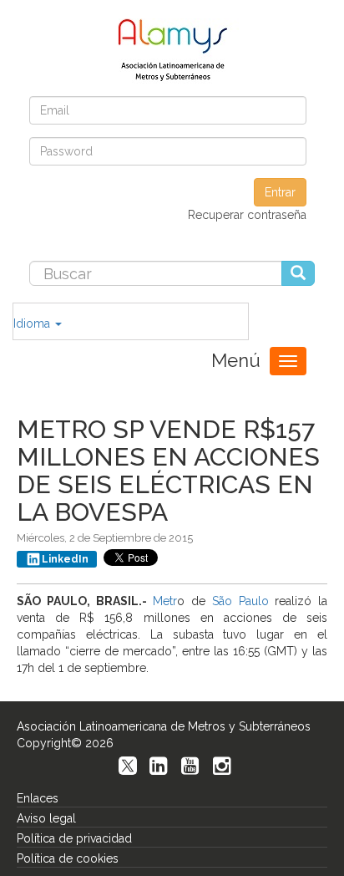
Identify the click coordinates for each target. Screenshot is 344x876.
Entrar (280, 192)
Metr (165, 601)
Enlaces (37, 798)
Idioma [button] (33, 323)
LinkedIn (65, 559)
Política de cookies (68, 858)
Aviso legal (46, 818)
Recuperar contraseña (247, 215)
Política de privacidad (74, 838)
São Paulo (240, 601)
